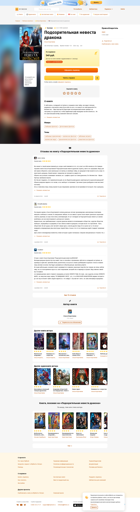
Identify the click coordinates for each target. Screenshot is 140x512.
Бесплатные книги (47, 14)
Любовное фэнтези (51, 126)
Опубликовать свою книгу (110, 44)
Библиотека (93, 9)
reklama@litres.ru (63, 505)
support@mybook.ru (49, 505)
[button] (104, 346)
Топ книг (73, 14)
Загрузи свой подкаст (101, 14)
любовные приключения (53, 136)
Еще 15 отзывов (70, 295)
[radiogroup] (72, 93)
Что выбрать (78, 9)
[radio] (64, 93)
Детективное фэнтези (67, 126)
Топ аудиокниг (84, 14)
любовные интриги (85, 136)
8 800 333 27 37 (36, 505)
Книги (21, 14)
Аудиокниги (32, 14)
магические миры (50, 139)
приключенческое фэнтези (67, 139)
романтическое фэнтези (86, 139)
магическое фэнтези (69, 136)
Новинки (61, 14)
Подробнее (94, 504)
